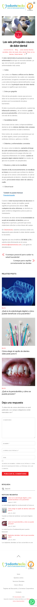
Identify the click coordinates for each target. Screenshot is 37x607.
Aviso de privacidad (18, 601)
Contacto (18, 592)
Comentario (7, 420)
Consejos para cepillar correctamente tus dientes (21, 261)
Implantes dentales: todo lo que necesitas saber (21, 536)
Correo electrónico (11, 450)
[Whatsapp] (32, 602)
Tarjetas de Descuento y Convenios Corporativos (18, 588)
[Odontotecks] (18, 10)
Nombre (6, 443)
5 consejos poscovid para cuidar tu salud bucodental (19, 255)
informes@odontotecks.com (11, 245)
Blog (16, 50)
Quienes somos (18, 578)
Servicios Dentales (18, 581)
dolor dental (22, 52)
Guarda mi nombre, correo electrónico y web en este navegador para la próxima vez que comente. (18, 466)
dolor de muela (13, 52)
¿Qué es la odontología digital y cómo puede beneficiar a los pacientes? (18, 312)
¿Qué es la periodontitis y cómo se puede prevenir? (21, 522)
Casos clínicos (18, 585)
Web (4, 457)
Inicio (18, 574)
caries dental (24, 50)
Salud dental (18, 54)
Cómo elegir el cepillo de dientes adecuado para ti (16, 352)
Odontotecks (8, 50)
